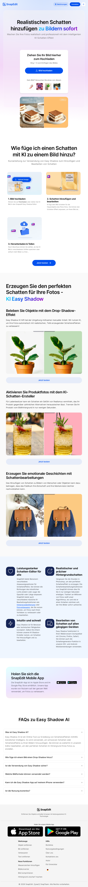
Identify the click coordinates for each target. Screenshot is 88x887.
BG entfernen (23, 849)
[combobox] (48, 870)
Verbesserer (23, 853)
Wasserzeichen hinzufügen (29, 865)
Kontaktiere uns (52, 857)
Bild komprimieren (25, 873)
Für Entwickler (51, 864)
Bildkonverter (23, 869)
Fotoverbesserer (23, 607)
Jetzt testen (42, 263)
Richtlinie (49, 845)
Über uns (49, 853)
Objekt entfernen (25, 845)
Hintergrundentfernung (26, 605)
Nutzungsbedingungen (55, 849)
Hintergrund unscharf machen (30, 877)
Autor (48, 860)
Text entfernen (24, 857)
